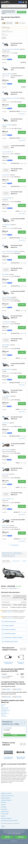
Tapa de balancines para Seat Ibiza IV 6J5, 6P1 (8, 758)
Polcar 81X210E (5, 174)
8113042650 (7, 696)
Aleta (2, 706)
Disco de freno (4, 716)
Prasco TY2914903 (6, 297)
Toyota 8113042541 (6, 499)
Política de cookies (16, 833)
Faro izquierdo (22, 23)
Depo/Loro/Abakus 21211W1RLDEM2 (10, 49)
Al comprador (4, 809)
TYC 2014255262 (6, 224)
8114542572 (18, 689)
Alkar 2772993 (5, 474)
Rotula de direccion (5, 713)
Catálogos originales (5, 798)
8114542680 (18, 696)
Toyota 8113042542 (6, 151)
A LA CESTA (21, 56)
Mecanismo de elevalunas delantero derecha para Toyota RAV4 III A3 (20, 663)
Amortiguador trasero (5, 710)
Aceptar (7, 837)
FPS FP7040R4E (5, 344)
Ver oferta (14, 735)
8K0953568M (7, 728)
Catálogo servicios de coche (7, 795)
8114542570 (7, 689)
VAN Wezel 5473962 (6, 369)
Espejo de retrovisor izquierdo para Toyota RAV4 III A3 (8, 663)
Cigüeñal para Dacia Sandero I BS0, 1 (20, 758)
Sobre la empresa (5, 811)
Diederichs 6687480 (6, 73)
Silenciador (3, 704)
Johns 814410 (5, 422)
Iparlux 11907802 (6, 449)
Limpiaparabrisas (4, 707)
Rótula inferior (4, 711)
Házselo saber (10, 611)
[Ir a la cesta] (26, 2)
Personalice (14, 841)
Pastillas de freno (4, 709)
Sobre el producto (16, 560)
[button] (20, 2)
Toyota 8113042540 (6, 198)
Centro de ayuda (4, 813)
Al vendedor (3, 807)
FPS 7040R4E (5, 274)
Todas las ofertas (6, 560)
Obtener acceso (21, 12)
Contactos (3, 816)
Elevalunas (3, 714)
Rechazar (20, 837)
